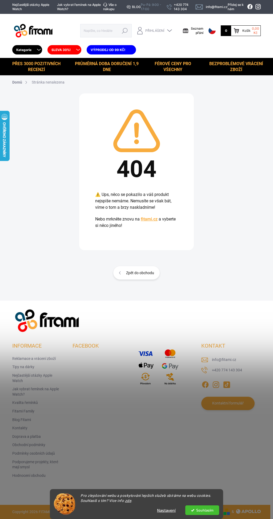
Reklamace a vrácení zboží (34, 358)
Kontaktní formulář (228, 403)
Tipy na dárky (23, 367)
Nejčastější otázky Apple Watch (30, 7)
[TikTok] (227, 384)
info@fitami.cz (224, 359)
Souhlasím (205, 510)
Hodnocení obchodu (29, 475)
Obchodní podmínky (28, 445)
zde (128, 500)
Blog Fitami (21, 420)
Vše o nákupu (110, 7)
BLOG (136, 7)
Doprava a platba (26, 436)
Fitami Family (23, 411)
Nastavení (166, 510)
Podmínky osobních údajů (33, 453)
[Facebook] (205, 384)
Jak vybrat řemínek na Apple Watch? (79, 7)
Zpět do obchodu (140, 273)
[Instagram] (216, 384)
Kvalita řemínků (25, 402)
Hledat (125, 31)
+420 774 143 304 (227, 370)
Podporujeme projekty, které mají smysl (35, 464)
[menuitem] (27, 50)
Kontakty (19, 428)
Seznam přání (197, 30)
